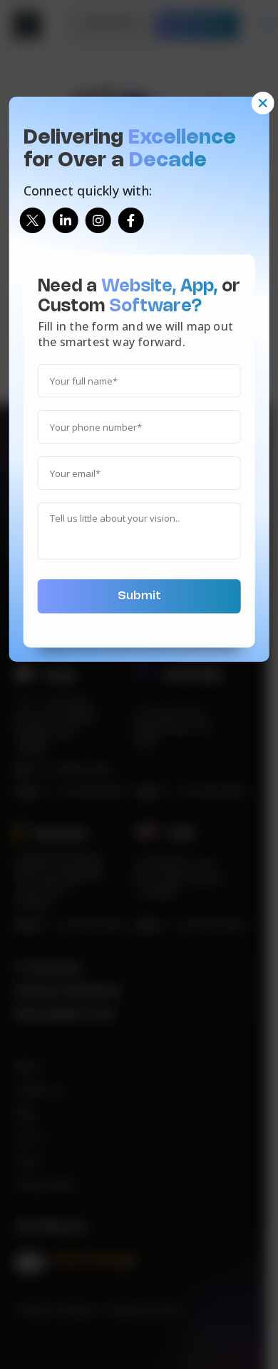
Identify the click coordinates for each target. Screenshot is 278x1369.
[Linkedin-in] (65, 220)
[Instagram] (98, 220)
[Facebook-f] (131, 220)
